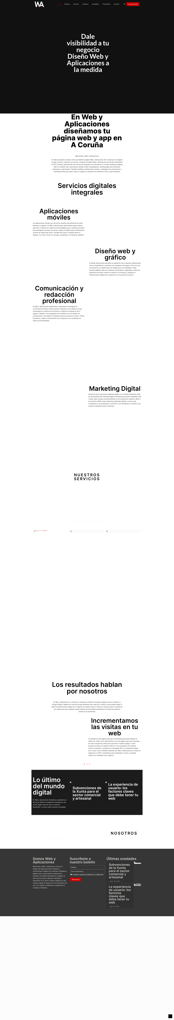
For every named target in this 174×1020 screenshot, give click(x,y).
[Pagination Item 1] (84, 764)
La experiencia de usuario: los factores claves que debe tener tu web (123, 791)
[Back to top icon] (165, 1016)
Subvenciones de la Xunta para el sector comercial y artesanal (87, 793)
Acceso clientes (133, 4)
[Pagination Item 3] (89, 764)
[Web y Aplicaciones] (39, 4)
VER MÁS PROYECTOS (87, 670)
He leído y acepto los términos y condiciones (87, 875)
